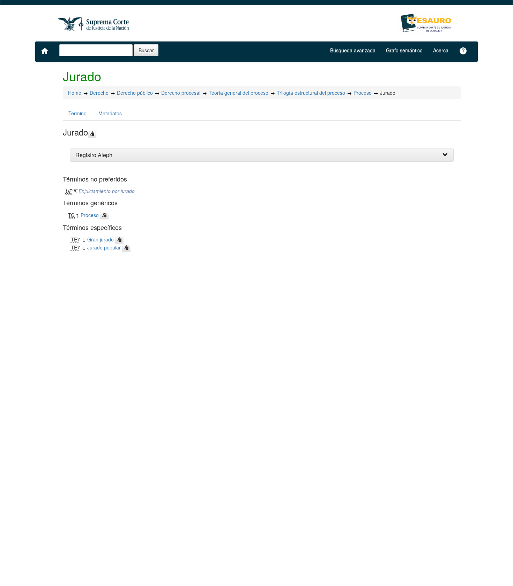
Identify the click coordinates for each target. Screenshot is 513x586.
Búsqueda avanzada (353, 50)
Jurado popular (104, 247)
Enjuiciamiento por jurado (107, 190)
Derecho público (135, 92)
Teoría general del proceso (238, 92)
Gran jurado (100, 239)
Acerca (440, 50)
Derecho (99, 92)
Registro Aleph (93, 155)
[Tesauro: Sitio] (94, 23)
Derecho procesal (180, 92)
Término (77, 113)
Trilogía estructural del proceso (311, 92)
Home (74, 92)
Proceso (363, 92)
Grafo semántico (404, 50)
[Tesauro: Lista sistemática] (426, 23)
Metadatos (110, 113)
